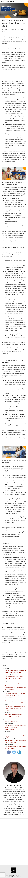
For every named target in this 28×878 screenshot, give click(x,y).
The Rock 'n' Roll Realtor (14, 785)
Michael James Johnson (7, 1)
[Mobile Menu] (25, 1)
